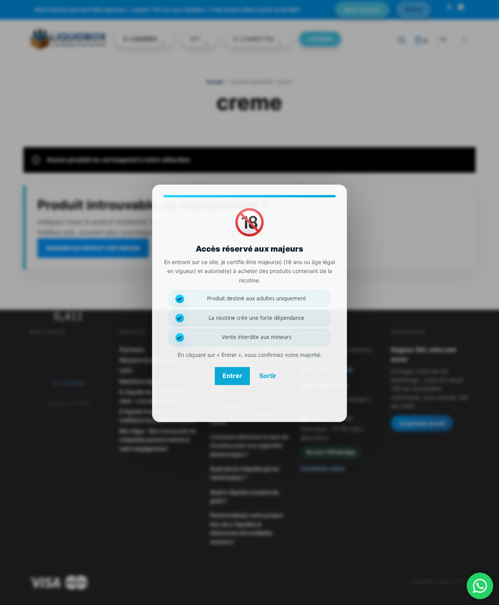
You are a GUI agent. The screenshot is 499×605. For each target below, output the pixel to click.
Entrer (232, 376)
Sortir (267, 376)
